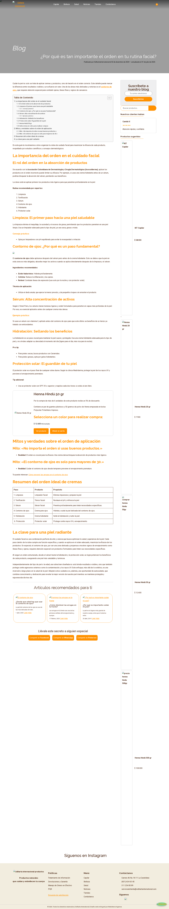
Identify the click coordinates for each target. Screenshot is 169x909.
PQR (50, 889)
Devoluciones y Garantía (57, 882)
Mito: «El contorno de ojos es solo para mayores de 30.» (38, 134)
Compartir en (39, 638)
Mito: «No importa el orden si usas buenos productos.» (38, 131)
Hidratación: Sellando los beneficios (31, 118)
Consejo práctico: (28, 108)
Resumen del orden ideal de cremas (30, 136)
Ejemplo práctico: (28, 116)
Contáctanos (111, 4)
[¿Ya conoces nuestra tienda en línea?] (13, 253)
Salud (76, 4)
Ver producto (41, 431)
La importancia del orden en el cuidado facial (33, 101)
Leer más (28, 613)
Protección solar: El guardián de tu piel (32, 121)
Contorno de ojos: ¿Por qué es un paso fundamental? (37, 111)
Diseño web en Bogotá (97, 907)
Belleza (67, 4)
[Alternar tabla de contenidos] (108, 98)
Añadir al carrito (58, 431)
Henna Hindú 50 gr (25, 123)
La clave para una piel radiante (28, 139)
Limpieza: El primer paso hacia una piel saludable (36, 106)
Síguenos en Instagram (85, 855)
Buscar (152, 108)
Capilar (56, 4)
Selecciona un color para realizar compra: (33, 126)
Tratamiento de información (59, 878)
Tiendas (98, 4)
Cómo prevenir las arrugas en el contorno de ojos (48, 475)
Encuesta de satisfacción (58, 895)
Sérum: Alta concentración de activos (32, 113)
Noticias (86, 4)
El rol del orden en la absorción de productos (34, 104)
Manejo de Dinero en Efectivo (60, 885)
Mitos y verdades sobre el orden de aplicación (34, 129)
